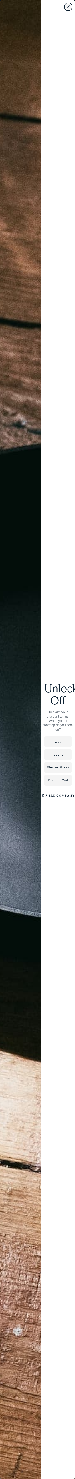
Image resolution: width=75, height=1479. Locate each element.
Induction (58, 754)
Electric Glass (58, 767)
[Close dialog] (68, 7)
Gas (58, 742)
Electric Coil (58, 780)
